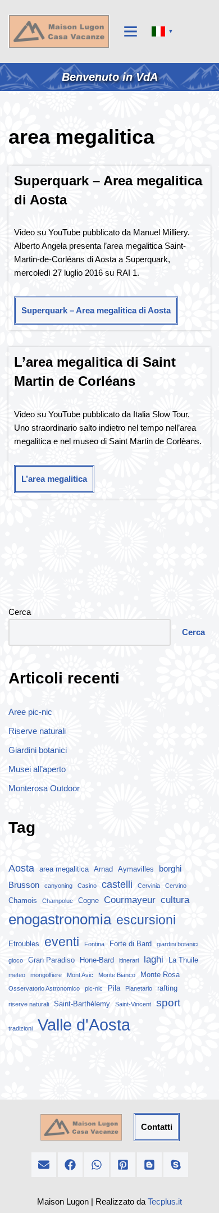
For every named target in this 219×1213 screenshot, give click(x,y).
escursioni (146, 920)
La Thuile (183, 960)
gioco (15, 960)
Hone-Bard (97, 960)
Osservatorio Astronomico (44, 988)
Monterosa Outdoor (44, 788)
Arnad (103, 869)
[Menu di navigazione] (130, 31)
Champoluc (57, 900)
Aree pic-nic (30, 712)
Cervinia (149, 885)
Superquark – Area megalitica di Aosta (96, 310)
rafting (167, 988)
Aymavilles (136, 869)
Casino (87, 885)
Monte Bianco (116, 975)
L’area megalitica (54, 479)
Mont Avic (80, 975)
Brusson (23, 885)
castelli (117, 884)
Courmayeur (130, 900)
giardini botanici (177, 944)
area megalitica (64, 869)
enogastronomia (59, 919)
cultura (175, 900)
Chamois (22, 900)
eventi (61, 941)
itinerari (129, 960)
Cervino (175, 885)
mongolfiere (46, 975)
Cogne (88, 900)
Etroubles (23, 944)
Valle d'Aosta (84, 1024)
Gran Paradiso (51, 960)
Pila (114, 988)
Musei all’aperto (37, 769)
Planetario (138, 988)
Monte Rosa (160, 974)
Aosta (21, 868)
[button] (43, 1164)
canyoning (58, 885)
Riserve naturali (37, 731)
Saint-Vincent (133, 1004)
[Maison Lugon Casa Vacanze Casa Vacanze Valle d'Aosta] (59, 31)
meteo (16, 975)
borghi (170, 868)
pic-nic (94, 988)
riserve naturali (28, 1004)
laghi (153, 959)
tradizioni (20, 1028)
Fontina (94, 944)
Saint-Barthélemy (82, 1004)
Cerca (19, 612)
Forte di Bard (131, 944)
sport (168, 1003)
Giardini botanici (37, 750)
